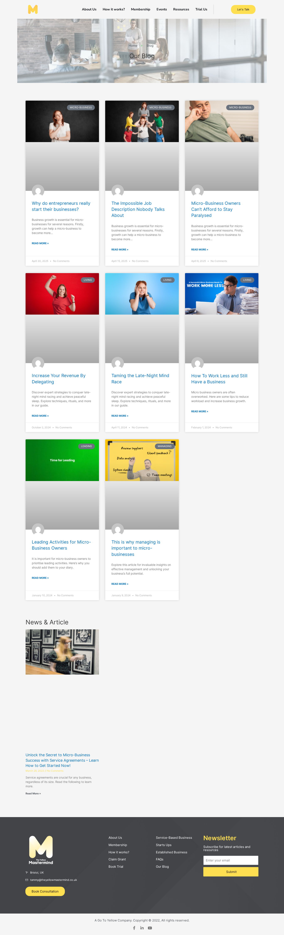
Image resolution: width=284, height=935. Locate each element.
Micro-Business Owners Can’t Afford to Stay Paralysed (216, 209)
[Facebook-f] (134, 928)
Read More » (40, 243)
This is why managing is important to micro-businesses (135, 548)
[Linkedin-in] (142, 928)
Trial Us (201, 9)
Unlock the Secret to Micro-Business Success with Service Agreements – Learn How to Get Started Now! (62, 760)
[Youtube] (150, 928)
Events (162, 9)
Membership (140, 9)
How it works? (114, 9)
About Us (89, 9)
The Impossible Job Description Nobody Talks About (138, 209)
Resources (181, 9)
